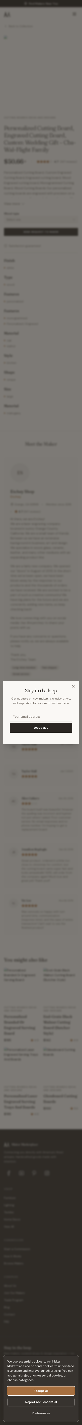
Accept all (41, 1391)
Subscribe (41, 727)
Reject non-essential (41, 1402)
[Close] (73, 686)
